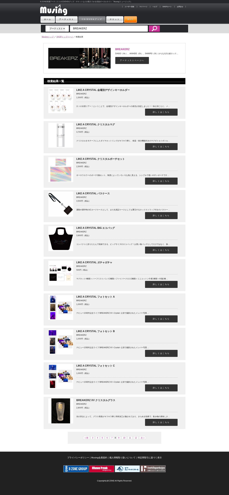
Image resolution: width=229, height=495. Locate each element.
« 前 (86, 438)
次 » (142, 438)
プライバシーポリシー (78, 457)
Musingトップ (48, 37)
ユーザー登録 (129, 6)
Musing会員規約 (99, 457)
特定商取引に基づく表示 (150, 457)
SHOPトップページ (64, 37)
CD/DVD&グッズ (92, 19)
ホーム (48, 19)
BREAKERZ (122, 49)
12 (136, 438)
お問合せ (180, 6)
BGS (131, 19)
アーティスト (66, 19)
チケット (115, 19)
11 (130, 438)
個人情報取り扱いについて (122, 457)
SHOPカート (167, 6)
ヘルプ (155, 6)
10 (124, 438)
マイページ (143, 6)
